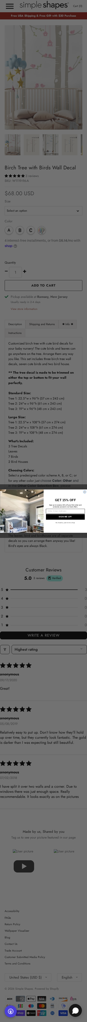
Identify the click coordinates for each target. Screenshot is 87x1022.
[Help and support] (75, 1010)
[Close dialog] (84, 492)
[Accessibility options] (11, 1011)
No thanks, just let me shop (65, 522)
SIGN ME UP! (65, 517)
